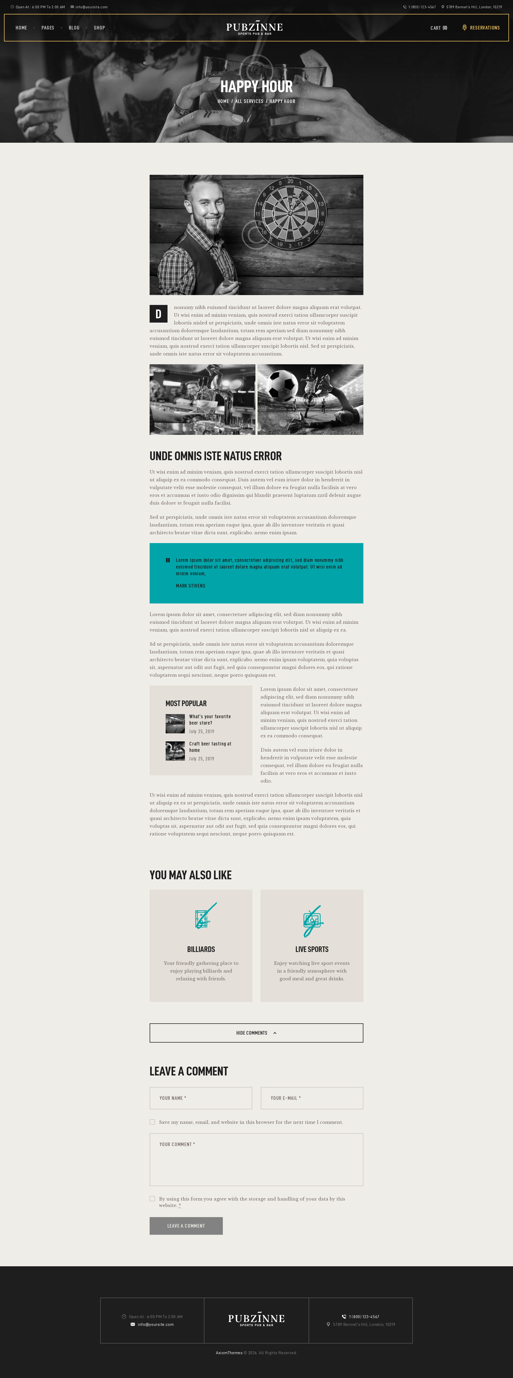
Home (223, 101)
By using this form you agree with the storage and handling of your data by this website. (252, 1202)
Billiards (201, 949)
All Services (249, 101)
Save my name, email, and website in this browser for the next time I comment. (251, 1122)
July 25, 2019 (201, 731)
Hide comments (252, 1032)
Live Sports (312, 949)
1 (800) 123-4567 (364, 1316)
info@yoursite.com (156, 1324)
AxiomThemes (229, 1352)
